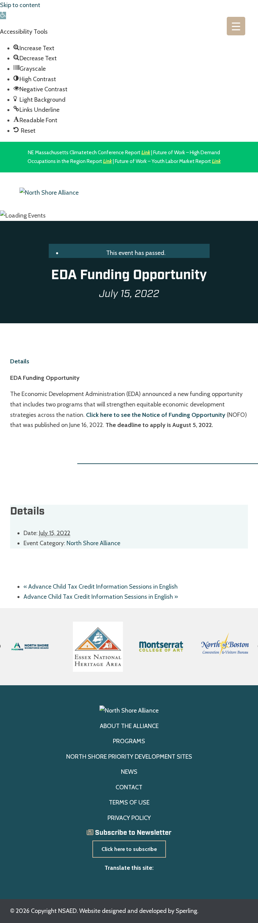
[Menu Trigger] (236, 26)
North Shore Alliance (93, 543)
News (129, 772)
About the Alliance (129, 726)
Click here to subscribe (129, 849)
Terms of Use (129, 802)
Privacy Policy (129, 818)
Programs (129, 741)
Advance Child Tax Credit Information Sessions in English (101, 586)
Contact (129, 787)
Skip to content (20, 5)
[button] (3, 15)
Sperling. (187, 911)
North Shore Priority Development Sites (129, 756)
